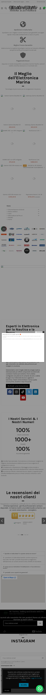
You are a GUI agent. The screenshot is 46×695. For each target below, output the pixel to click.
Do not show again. (39, 332)
